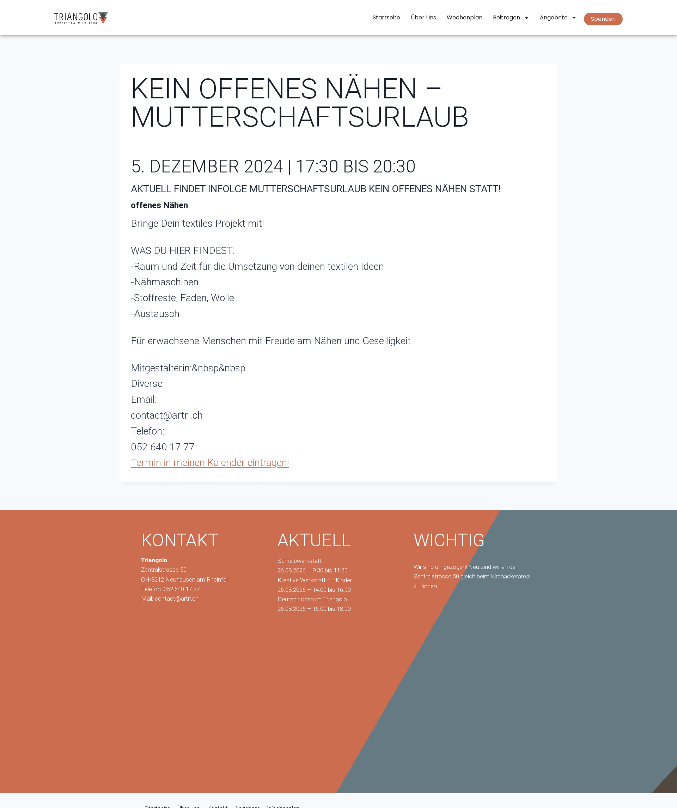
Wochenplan (464, 17)
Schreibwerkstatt (299, 560)
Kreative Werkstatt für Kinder (314, 580)
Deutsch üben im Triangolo (312, 599)
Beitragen (506, 17)
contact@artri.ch (177, 598)
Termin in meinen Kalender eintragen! (210, 462)
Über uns (423, 17)
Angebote (554, 17)
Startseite (386, 17)
